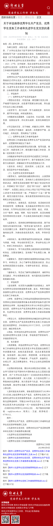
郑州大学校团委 (21, 505)
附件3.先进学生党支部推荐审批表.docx (25, 468)
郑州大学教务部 (8, 507)
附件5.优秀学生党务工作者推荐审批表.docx (27, 481)
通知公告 (29, 17)
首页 (20, 17)
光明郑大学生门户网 (25, 507)
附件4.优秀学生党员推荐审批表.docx (24, 474)
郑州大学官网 (7, 505)
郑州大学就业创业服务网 (39, 505)
